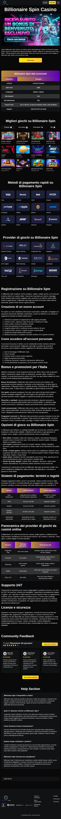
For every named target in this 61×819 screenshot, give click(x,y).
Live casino (21, 127)
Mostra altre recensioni (30, 677)
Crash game (36, 127)
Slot (51, 127)
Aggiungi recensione (50, 644)
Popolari (6, 127)
